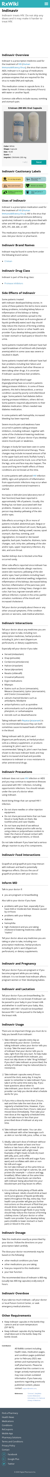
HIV (20, 64)
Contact (5, 1449)
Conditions (7, 1425)
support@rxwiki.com (29, 1388)
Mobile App (7, 1433)
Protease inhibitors (13, 283)
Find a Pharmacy (10, 1413)
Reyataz (25, 720)
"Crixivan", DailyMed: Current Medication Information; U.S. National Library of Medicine (36, 1397)
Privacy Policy (8, 1445)
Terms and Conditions (12, 1441)
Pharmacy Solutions (11, 1437)
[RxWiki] (10, 4)
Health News (8, 1417)
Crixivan (8, 261)
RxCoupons (7, 1429)
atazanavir (36, 720)
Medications (8, 1421)
